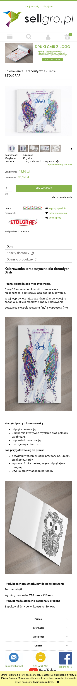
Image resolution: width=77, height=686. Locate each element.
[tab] (38, 246)
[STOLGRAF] (22, 222)
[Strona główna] (38, 18)
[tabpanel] (38, 440)
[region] (38, 53)
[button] (9, 37)
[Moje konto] (48, 37)
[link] (38, 53)
